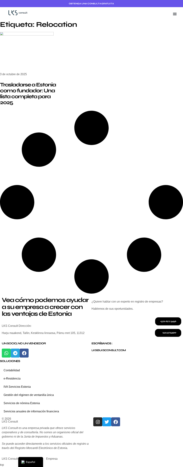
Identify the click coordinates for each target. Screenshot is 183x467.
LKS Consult (10, 421)
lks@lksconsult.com (109, 350)
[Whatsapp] (6, 353)
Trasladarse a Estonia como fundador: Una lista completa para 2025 (28, 93)
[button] (175, 14)
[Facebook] (24, 353)
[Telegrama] (15, 353)
